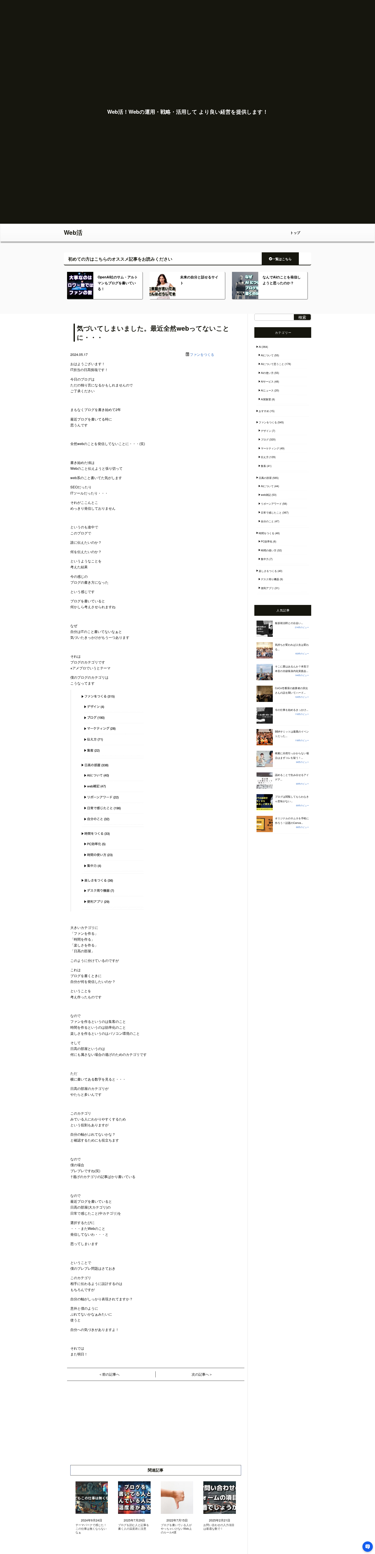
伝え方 (265, 457)
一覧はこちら (282, 258)
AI (260, 346)
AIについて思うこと (272, 364)
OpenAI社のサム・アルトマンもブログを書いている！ (118, 282)
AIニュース (267, 390)
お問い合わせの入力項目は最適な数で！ (218, 1527)
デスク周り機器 (270, 579)
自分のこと (267, 521)
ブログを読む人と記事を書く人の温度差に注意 (133, 1527)
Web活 (73, 232)
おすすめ (264, 411)
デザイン (266, 430)
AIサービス (267, 381)
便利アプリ (267, 588)
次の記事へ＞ (202, 1374)
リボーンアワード (271, 503)
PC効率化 (266, 541)
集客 (263, 466)
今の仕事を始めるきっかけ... (291, 709)
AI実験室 (266, 399)
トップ (295, 232)
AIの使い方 (267, 373)
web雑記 (266, 494)
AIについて (267, 355)
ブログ (265, 439)
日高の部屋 (265, 478)
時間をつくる (266, 533)
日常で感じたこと (271, 512)
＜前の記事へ (109, 1374)
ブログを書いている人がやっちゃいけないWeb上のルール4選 (176, 1528)
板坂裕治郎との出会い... (289, 623)
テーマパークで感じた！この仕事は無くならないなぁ (91, 1528)
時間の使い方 (268, 550)
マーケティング (270, 448)
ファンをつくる (202, 354)
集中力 (265, 559)
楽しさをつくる (268, 571)
